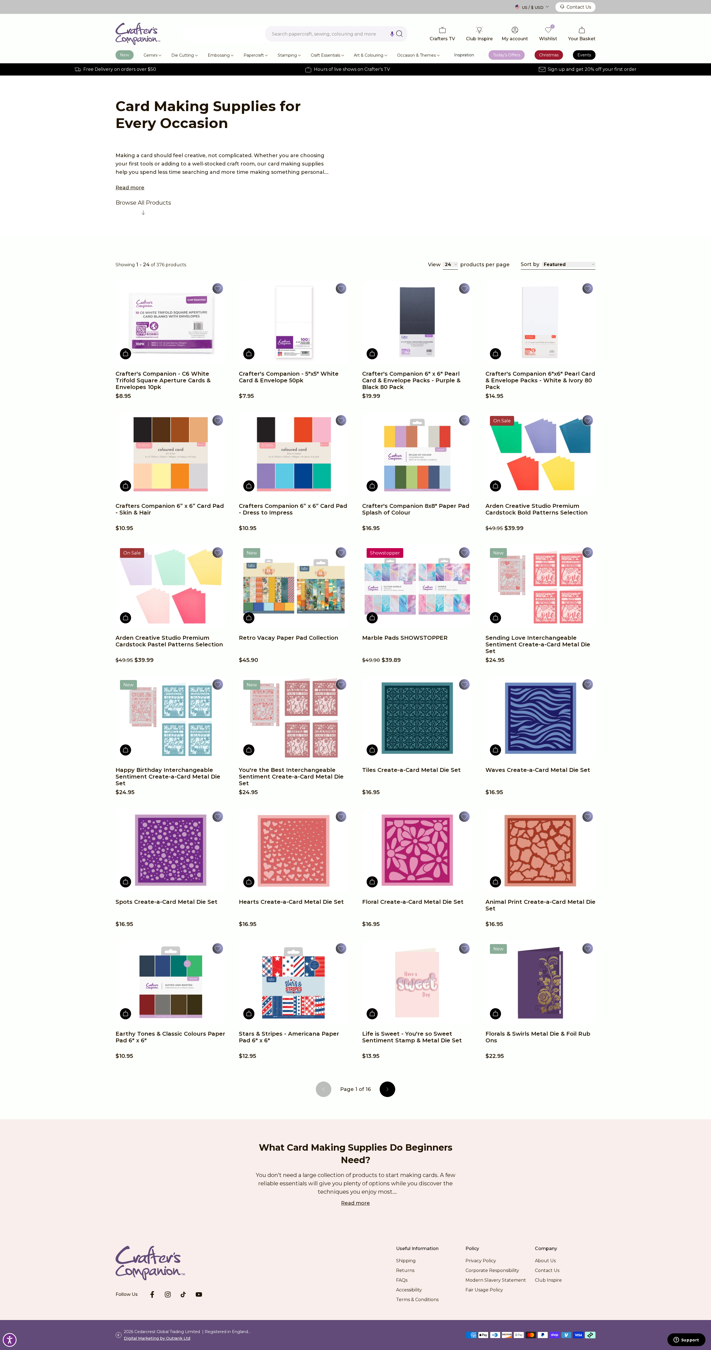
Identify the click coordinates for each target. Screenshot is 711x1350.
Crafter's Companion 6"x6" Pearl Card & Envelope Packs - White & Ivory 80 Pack (540, 380)
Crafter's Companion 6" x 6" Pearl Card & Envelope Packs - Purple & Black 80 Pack (411, 380)
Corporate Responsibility (492, 1270)
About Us (545, 1260)
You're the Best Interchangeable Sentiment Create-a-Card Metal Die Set (291, 777)
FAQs (401, 1280)
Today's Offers (506, 54)
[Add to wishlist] (217, 288)
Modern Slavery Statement (495, 1280)
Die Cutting (182, 55)
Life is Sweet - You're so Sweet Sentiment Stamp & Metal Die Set (412, 1037)
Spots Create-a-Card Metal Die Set (166, 902)
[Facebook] (152, 1294)
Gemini (150, 55)
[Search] (399, 33)
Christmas (549, 54)
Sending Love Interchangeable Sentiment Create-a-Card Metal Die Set (537, 644)
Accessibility (409, 1290)
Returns (405, 1270)
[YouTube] (199, 1294)
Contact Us (579, 7)
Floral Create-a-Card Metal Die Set (413, 902)
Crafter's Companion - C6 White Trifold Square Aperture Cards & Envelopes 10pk (163, 380)
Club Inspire (548, 1280)
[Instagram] (167, 1294)
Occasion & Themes (416, 55)
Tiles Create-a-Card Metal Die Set (411, 770)
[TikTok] (183, 1294)
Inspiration (464, 54)
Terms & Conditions (417, 1299)
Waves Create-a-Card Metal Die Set (537, 770)
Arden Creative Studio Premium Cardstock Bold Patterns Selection (536, 509)
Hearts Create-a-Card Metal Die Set (291, 902)
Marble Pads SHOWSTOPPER (405, 637)
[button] (392, 34)
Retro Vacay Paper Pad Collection (288, 637)
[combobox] (336, 34)
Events (584, 54)
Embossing (219, 55)
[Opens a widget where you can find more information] (686, 1340)
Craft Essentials (325, 55)
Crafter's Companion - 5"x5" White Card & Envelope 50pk (289, 377)
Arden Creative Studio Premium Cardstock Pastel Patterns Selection (169, 641)
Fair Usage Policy (484, 1290)
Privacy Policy (480, 1260)
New (124, 54)
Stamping (287, 55)
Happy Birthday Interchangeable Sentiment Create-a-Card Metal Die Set (168, 777)
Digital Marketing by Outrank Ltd (157, 1338)
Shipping (406, 1260)
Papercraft (254, 55)
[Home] (138, 34)
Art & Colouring (368, 55)
